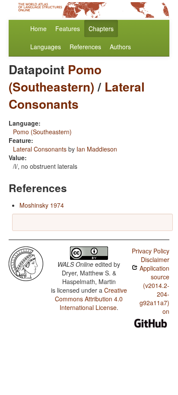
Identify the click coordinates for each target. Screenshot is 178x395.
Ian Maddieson (96, 149)
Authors (120, 46)
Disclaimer (155, 259)
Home (38, 28)
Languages (45, 46)
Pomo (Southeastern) (55, 77)
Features (67, 28)
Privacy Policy (150, 250)
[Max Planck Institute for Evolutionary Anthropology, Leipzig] (26, 263)
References (85, 46)
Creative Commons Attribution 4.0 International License (91, 299)
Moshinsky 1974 (41, 205)
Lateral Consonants (77, 95)
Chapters (101, 28)
